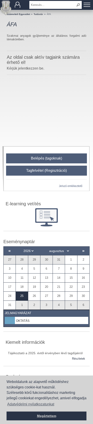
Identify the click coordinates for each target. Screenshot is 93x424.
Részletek (78, 358)
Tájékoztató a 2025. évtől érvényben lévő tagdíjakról (45, 353)
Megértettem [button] (46, 416)
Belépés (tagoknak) (46, 158)
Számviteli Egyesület (18, 14)
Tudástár (38, 14)
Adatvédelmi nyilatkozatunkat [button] (30, 404)
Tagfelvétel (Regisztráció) (46, 170)
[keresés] (78, 5)
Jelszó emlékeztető (70, 185)
